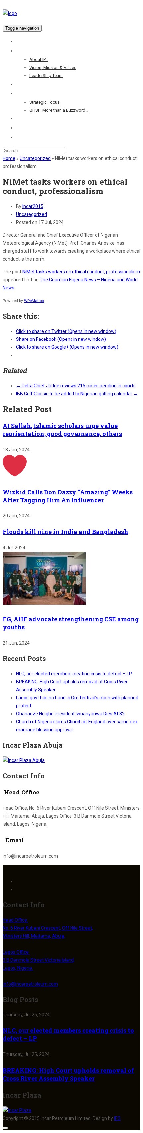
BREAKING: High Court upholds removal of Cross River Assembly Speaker (68, 1074)
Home (22, 41)
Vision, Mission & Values (52, 67)
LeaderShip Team (46, 75)
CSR (20, 118)
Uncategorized (35, 158)
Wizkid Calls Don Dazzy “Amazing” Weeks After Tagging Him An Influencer (68, 496)
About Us (26, 50)
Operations (28, 84)
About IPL (38, 59)
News (22, 127)
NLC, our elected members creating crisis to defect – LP (74, 673)
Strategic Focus (44, 102)
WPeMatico (34, 300)
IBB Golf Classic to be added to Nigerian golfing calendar (77, 393)
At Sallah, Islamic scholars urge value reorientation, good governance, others (62, 430)
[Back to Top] (5, 1128)
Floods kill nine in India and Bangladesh (65, 532)
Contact (25, 137)
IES (117, 1118)
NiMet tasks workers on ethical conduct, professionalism (81, 271)
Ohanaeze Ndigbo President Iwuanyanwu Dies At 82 (70, 713)
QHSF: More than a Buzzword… (58, 110)
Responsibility (31, 93)
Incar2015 (32, 206)
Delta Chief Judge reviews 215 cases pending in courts (76, 385)
